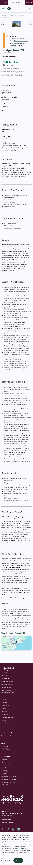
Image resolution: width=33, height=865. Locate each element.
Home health (5, 705)
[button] (3, 24)
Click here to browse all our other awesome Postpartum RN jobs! (19, 43)
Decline (7, 860)
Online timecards (7, 684)
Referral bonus (6, 749)
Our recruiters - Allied (8, 779)
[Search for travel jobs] (9, 8)
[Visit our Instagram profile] (13, 829)
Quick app (4, 746)
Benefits (4, 759)
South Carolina (22, 15)
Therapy (4, 711)
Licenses (4, 774)
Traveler (4, 700)
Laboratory (5, 714)
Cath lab (4, 708)
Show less (4, 603)
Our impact (5, 679)
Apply (3, 743)
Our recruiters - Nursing (9, 776)
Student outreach (7, 676)
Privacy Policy (19, 848)
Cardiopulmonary (7, 717)
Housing (4, 771)
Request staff (6, 733)
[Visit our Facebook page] (2, 829)
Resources (5, 756)
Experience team (7, 765)
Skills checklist (6, 687)
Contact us (5, 673)
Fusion (5, 2)
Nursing (3, 15)
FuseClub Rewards (7, 768)
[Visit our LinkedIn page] (18, 829)
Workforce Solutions (8, 736)
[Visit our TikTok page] (7, 829)
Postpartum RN (12, 15)
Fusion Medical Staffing (16, 2)
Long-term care (6, 720)
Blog (2, 762)
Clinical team (5, 726)
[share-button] (30, 24)
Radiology (4, 723)
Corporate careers (7, 682)
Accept (18, 860)
